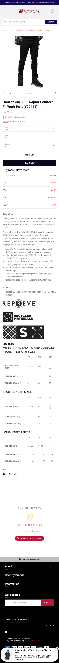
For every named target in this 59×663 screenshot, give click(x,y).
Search (51, 22)
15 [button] (23, 96)
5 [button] (22, 93)
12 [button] (42, 93)
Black (7, 129)
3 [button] (16, 93)
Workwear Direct (25, 638)
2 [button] (13, 93)
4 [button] (19, 93)
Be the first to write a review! (29, 538)
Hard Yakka (8, 112)
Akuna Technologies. (32, 641)
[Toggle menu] (7, 11)
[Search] (5, 22)
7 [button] (28, 93)
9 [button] (33, 93)
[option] (29, 62)
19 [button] (35, 96)
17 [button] (29, 96)
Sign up (47, 603)
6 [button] (25, 93)
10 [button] (36, 93)
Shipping (6, 122)
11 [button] (39, 93)
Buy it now (29, 163)
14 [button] (48, 93)
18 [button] (32, 96)
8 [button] (31, 93)
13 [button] (45, 93)
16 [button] (26, 96)
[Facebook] (6, 631)
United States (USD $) (15, 619)
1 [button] (10, 93)
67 (6, 138)
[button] (54, 559)
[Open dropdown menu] (50, 566)
